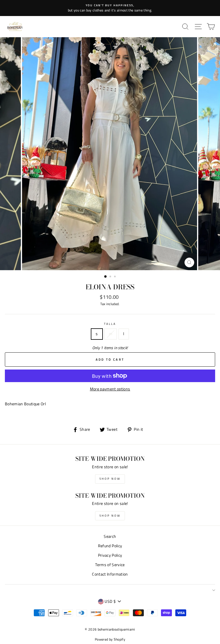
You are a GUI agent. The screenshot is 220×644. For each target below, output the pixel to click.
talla (110, 323)
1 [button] (105, 276)
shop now (110, 479)
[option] (110, 8)
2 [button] (110, 277)
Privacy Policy (110, 555)
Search (110, 536)
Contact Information (110, 574)
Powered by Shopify (110, 639)
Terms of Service (110, 565)
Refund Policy (110, 546)
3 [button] (115, 277)
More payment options (110, 389)
